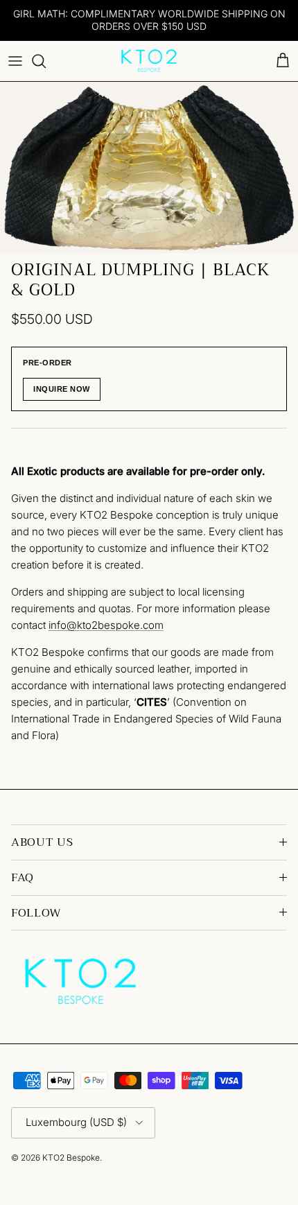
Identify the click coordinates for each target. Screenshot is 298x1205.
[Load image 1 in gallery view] (149, 167)
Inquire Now (61, 389)
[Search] (45, 61)
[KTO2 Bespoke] (149, 61)
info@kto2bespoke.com (106, 625)
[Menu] (15, 61)
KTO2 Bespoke (71, 1157)
